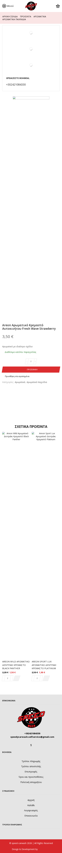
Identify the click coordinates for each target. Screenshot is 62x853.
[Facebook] (31, 745)
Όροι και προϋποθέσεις (31, 776)
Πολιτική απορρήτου (31, 782)
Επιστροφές (31, 771)
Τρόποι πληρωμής (31, 761)
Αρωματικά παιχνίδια (14, 19)
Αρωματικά (40, 16)
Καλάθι (31, 805)
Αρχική (31, 799)
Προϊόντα (25, 16)
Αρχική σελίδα (10, 16)
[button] (16, 678)
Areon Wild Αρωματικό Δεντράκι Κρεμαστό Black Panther (16, 665)
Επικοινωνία (31, 815)
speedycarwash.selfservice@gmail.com (32, 736)
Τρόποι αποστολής (31, 766)
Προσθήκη (32, 369)
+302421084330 (16, 84)
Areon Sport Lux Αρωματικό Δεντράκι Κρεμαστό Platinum (44, 665)
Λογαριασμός (31, 810)
